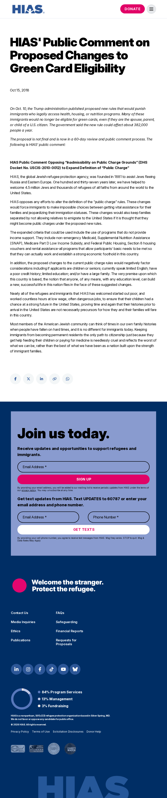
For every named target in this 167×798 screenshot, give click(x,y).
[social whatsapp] (67, 378)
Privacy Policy (20, 731)
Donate (132, 9)
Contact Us (19, 613)
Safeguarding (67, 622)
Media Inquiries (23, 622)
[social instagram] (28, 669)
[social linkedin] (41, 378)
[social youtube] (63, 669)
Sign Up (84, 479)
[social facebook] (15, 378)
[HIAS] (58, 585)
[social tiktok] (51, 669)
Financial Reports (70, 631)
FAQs (60, 613)
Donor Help (94, 731)
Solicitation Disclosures (68, 731)
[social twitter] (28, 378)
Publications (20, 640)
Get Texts (84, 529)
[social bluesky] (75, 669)
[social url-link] (54, 378)
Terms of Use (41, 731)
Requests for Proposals (66, 642)
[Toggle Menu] (151, 9)
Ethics (15, 631)
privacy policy (29, 490)
